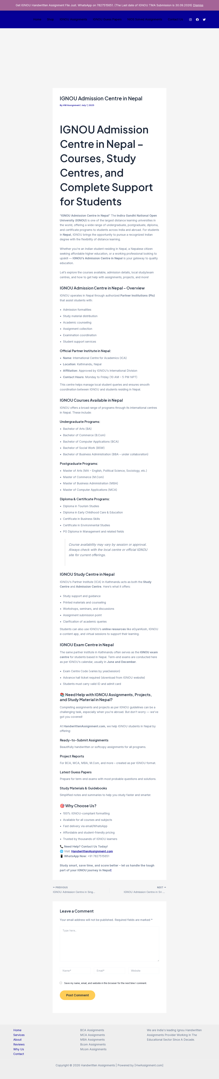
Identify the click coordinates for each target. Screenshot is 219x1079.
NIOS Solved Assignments (144, 19)
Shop (50, 19)
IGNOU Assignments (73, 19)
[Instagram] (190, 19)
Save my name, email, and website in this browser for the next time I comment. (105, 983)
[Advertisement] (109, 52)
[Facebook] (197, 19)
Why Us (18, 1049)
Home (37, 19)
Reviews (19, 1044)
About (17, 1039)
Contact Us (175, 19)
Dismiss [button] (198, 5)
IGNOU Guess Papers (107, 19)
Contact (18, 1054)
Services (19, 1035)
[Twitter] (204, 19)
